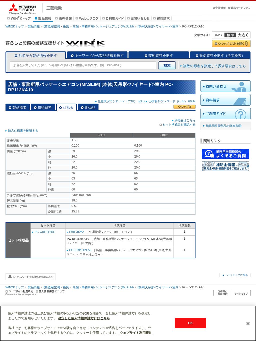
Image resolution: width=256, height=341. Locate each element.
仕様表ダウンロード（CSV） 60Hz (172, 101)
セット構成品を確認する (179, 124)
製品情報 (34, 26)
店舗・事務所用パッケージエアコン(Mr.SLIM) (103, 26)
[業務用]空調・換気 (56, 26)
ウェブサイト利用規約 (136, 333)
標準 (230, 34)
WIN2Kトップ (15, 26)
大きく (240, 34)
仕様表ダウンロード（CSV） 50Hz (121, 101)
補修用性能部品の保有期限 (224, 126)
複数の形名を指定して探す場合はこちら (214, 66)
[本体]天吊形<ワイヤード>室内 (158, 26)
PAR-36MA (76, 232)
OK (190, 323)
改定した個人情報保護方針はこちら (84, 318)
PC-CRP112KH (45, 232)
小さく (221, 34)
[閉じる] (248, 323)
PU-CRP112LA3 (80, 250)
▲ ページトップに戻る (235, 275)
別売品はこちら (185, 120)
